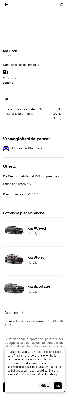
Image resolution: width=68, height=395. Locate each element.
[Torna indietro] (6, 4)
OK (58, 385)
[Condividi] (61, 4)
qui (57, 374)
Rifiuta (45, 385)
